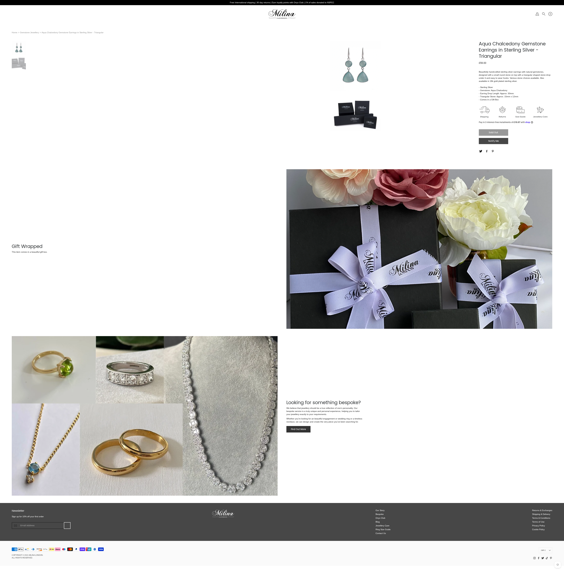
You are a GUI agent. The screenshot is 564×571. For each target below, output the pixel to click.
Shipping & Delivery (541, 514)
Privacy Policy (538, 525)
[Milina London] (282, 14)
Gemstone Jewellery (29, 32)
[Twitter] (481, 151)
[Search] (543, 14)
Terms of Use (538, 522)
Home (14, 32)
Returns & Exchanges (542, 510)
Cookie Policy (538, 529)
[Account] (537, 14)
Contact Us (381, 533)
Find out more (298, 429)
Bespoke (380, 514)
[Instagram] (534, 558)
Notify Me (493, 140)
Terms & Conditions (541, 518)
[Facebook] (487, 151)
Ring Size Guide (383, 529)
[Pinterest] (493, 151)
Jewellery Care (382, 525)
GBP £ (543, 550)
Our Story (380, 510)
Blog (378, 522)
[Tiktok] (546, 558)
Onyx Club (380, 518)
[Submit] (67, 525)
